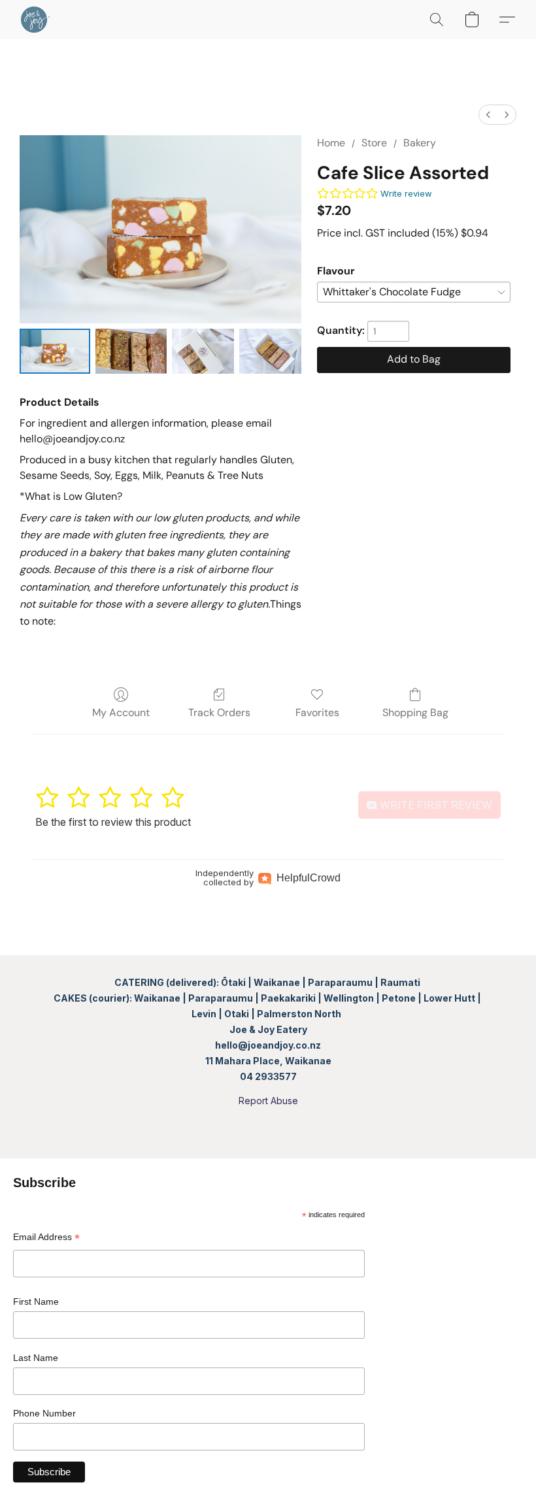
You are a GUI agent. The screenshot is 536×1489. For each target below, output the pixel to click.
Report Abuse (268, 1100)
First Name (36, 1301)
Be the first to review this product (113, 821)
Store (374, 143)
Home (331, 143)
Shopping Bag (415, 712)
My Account (121, 712)
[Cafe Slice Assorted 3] (270, 351)
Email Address (46, 1238)
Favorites (317, 712)
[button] (35, 20)
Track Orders (219, 712)
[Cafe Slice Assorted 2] (203, 351)
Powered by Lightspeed (268, 1123)
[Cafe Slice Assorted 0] (55, 351)
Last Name (35, 1357)
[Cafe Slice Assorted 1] (130, 351)
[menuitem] (488, 114)
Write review (406, 193)
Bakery (419, 143)
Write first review (434, 804)
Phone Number (44, 1413)
